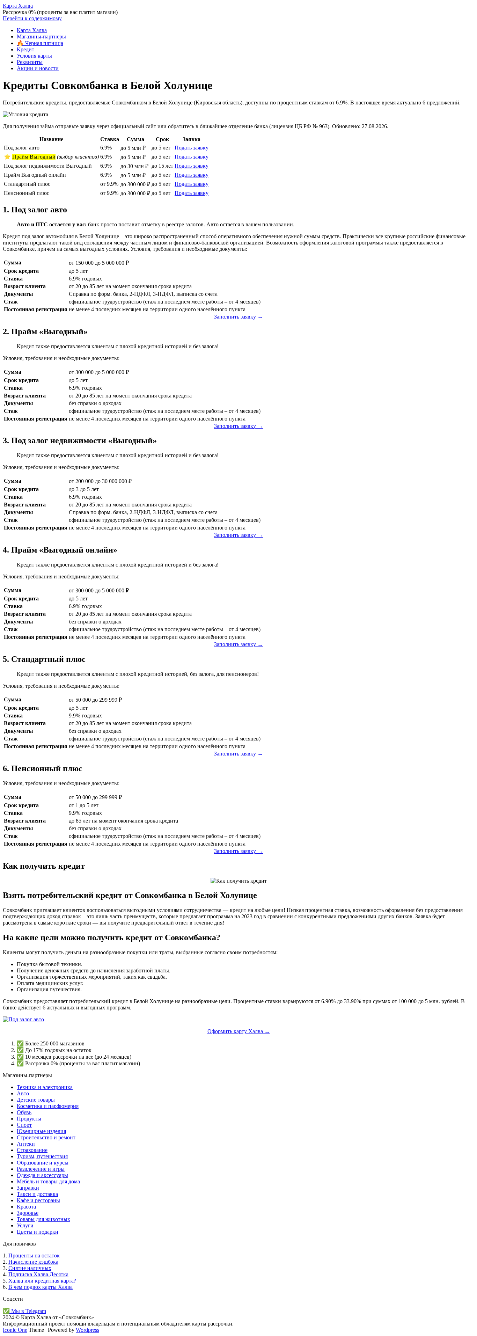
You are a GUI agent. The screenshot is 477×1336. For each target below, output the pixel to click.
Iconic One (15, 1330)
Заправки (28, 1188)
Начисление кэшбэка (33, 1262)
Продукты (29, 1119)
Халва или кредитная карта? (42, 1281)
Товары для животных (43, 1219)
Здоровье (27, 1213)
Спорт (24, 1125)
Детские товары (36, 1100)
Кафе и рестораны (38, 1200)
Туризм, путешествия (42, 1156)
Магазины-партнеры (41, 36)
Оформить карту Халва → (238, 1031)
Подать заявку (191, 148)
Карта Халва (18, 6)
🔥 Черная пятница (40, 43)
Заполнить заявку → (238, 317)
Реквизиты (30, 62)
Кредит (25, 49)
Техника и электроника (45, 1087)
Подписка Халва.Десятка (38, 1274)
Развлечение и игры (41, 1169)
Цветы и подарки (37, 1232)
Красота (26, 1207)
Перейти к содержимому (32, 18)
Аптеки (26, 1144)
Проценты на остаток (34, 1255)
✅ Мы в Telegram (24, 1311)
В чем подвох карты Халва (40, 1287)
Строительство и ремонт (46, 1137)
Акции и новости (38, 68)
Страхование (32, 1150)
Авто (23, 1093)
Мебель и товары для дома (48, 1181)
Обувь (24, 1112)
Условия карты (34, 56)
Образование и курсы (42, 1163)
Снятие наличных (29, 1268)
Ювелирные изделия (41, 1131)
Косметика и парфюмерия (48, 1106)
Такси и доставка (37, 1194)
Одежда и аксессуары (42, 1175)
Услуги (25, 1225)
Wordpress (87, 1330)
